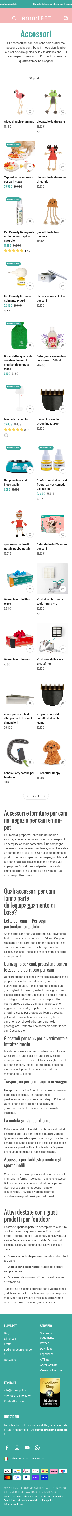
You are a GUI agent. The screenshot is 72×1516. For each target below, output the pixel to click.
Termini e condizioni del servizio (21, 1500)
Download (46, 1348)
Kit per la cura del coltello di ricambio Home (49, 718)
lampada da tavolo (16, 419)
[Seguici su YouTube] (27, 1447)
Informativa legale (14, 1504)
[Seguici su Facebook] (6, 1447)
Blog (7, 1333)
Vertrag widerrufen (51, 1370)
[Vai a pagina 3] (44, 795)
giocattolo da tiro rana (51, 121)
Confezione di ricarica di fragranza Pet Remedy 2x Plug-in (52, 484)
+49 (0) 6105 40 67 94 (17, 1395)
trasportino (41, 1094)
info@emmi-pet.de (15, 1390)
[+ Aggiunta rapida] (30, 111)
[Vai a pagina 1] (27, 795)
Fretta (8, 1344)
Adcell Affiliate (48, 1365)
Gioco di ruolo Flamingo (19, 121)
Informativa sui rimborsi (48, 1496)
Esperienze (46, 1354)
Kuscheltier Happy (48, 773)
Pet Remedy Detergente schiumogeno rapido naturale (19, 236)
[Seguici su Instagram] (17, 1447)
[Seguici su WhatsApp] (37, 1447)
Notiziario (10, 1359)
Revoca (44, 1343)
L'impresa (10, 1338)
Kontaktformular (14, 1401)
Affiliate (44, 1359)
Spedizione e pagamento (47, 1335)
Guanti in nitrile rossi (17, 659)
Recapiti (46, 1500)
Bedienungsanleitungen (18, 1352)
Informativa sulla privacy (17, 1496)
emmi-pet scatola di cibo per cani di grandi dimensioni (18, 718)
